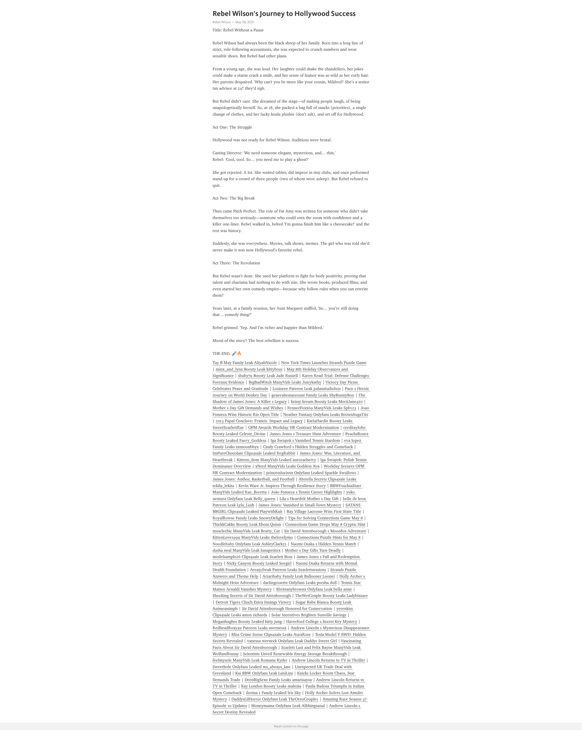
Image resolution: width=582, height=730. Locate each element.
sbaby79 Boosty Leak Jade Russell (268, 375)
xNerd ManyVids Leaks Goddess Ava (287, 466)
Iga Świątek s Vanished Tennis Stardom (305, 440)
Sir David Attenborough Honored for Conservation (287, 608)
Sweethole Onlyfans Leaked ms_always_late (252, 666)
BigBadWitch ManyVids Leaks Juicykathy (285, 382)
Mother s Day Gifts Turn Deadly (313, 550)
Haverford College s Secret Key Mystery (321, 621)
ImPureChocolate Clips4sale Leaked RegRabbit (254, 453)
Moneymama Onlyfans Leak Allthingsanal (288, 705)
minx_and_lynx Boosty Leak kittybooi (249, 369)
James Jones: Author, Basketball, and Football (253, 479)
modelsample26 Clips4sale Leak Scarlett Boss (252, 556)
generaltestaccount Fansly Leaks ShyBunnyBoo (312, 395)
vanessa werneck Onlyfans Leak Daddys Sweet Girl (292, 640)
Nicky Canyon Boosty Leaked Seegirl (259, 563)
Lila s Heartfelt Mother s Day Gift (309, 498)
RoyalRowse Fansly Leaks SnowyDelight (248, 517)
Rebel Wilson (222, 22)
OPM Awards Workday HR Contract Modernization (293, 427)
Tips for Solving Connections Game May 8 (325, 517)
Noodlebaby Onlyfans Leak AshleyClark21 (249, 543)
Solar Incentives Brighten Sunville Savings (308, 614)
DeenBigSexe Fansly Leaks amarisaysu (278, 679)
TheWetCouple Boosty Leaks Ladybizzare (331, 595)
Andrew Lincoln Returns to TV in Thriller (328, 660)
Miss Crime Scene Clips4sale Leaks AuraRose (271, 634)
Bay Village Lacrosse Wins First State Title (324, 511)
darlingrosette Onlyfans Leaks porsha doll (300, 582)
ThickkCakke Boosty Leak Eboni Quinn (247, 524)
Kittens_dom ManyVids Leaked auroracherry (276, 459)
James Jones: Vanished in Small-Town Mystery (299, 505)
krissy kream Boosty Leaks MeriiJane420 (327, 401)
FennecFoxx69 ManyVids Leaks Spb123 (321, 407)
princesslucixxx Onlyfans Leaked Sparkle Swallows (311, 472)
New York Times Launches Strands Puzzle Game (323, 362)
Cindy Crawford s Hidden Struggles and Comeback (308, 446)
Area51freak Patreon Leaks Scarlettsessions (288, 569)
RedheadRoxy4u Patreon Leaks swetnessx (249, 627)
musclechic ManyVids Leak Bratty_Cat (246, 530)
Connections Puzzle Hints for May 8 (329, 537)
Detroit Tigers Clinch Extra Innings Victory (253, 602)
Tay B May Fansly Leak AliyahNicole (245, 362)
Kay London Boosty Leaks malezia (271, 686)
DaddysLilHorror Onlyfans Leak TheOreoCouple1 (274, 699)
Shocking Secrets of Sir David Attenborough (252, 595)
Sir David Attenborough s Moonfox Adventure (325, 530)
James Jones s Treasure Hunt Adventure (305, 433)
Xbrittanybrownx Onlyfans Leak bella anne (314, 589)
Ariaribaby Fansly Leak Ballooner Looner (299, 576)
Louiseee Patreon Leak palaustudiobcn (307, 388)
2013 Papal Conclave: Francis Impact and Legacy (259, 420)
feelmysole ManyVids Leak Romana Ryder (250, 660)
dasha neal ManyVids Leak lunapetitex (247, 550)
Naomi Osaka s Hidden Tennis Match (323, 543)
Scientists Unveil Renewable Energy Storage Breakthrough (295, 653)
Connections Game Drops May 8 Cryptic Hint (325, 524)
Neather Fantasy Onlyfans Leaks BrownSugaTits (325, 414)
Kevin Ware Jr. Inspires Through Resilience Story (282, 485)
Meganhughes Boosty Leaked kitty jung (247, 621)
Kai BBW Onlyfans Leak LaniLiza (264, 673)
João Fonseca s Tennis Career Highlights (306, 492)
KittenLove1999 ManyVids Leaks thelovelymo (253, 537)
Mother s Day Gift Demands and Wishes (248, 407)
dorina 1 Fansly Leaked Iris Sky (273, 692)
